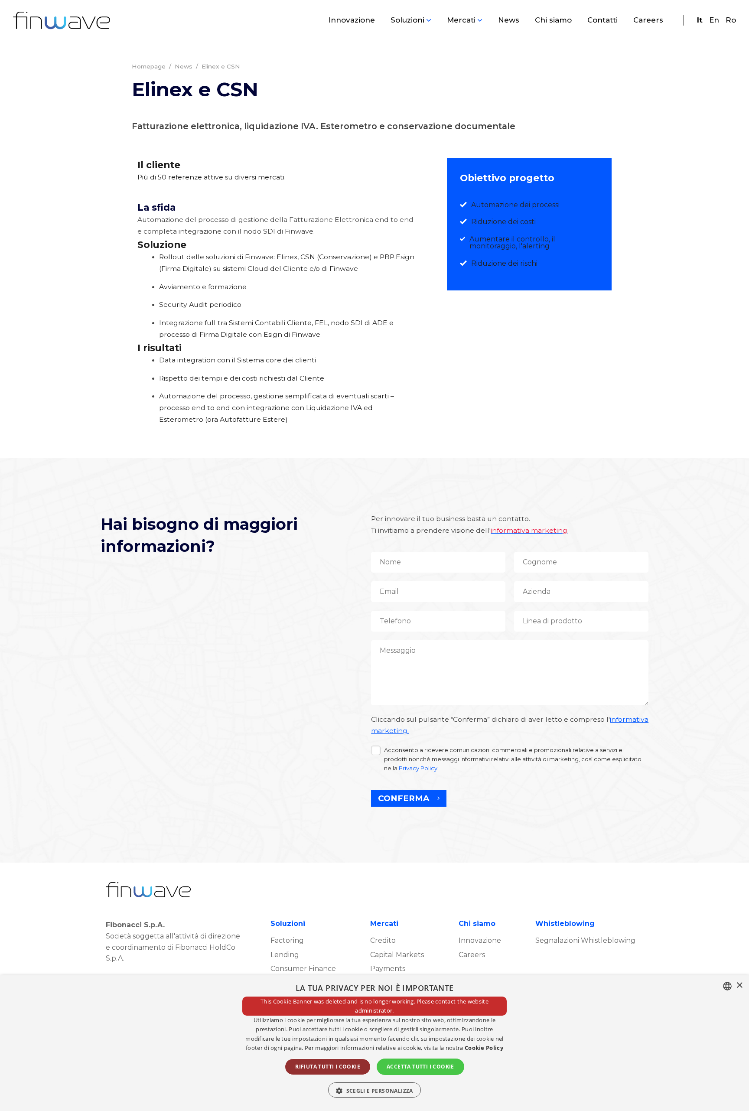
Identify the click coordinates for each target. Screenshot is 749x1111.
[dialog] (374, 1043)
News (508, 20)
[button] (374, 1090)
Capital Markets (397, 955)
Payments (387, 968)
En (714, 20)
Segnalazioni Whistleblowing (585, 940)
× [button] (739, 985)
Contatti (602, 20)
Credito (383, 940)
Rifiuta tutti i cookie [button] (327, 1066)
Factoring (287, 940)
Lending (284, 955)
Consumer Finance (303, 968)
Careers (648, 20)
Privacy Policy (418, 768)
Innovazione (352, 20)
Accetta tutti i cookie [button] (420, 1066)
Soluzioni (407, 20)
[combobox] (727, 986)
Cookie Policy (484, 1048)
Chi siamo (553, 20)
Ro (731, 20)
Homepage (149, 66)
